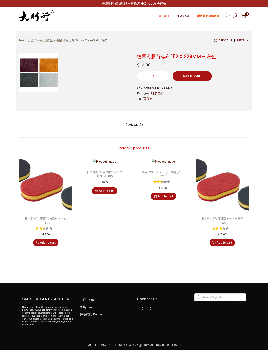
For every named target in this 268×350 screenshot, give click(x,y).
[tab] (134, 124)
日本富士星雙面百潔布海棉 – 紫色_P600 (222, 221)
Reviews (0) (134, 124)
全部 (34, 40)
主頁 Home (87, 300)
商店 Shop (86, 307)
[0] (243, 16)
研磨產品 (46, 40)
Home (23, 40)
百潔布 (148, 99)
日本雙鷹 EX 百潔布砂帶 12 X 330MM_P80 (104, 174)
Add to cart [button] (48, 243)
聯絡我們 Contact (92, 314)
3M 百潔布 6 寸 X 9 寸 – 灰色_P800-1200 (163, 174)
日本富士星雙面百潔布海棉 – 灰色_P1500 (46, 221)
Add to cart (192, 76)
